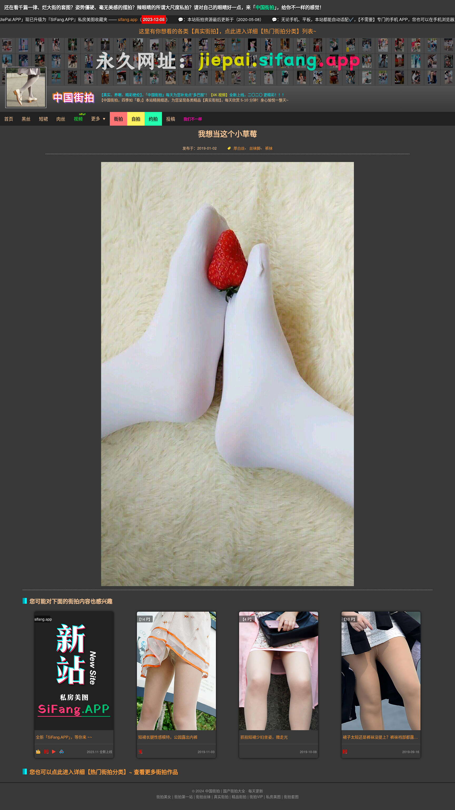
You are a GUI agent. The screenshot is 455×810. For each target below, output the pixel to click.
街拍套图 (291, 796)
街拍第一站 (183, 796)
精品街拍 (239, 796)
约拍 (153, 119)
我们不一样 (193, 118)
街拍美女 (163, 796)
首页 (8, 118)
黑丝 (26, 118)
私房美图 (273, 796)
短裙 (43, 118)
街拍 (118, 119)
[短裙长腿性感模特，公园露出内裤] (176, 671)
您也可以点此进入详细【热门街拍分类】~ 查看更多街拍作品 (103, 771)
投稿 (170, 118)
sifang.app (31, 19)
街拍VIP (256, 796)
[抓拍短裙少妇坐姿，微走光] (278, 671)
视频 (78, 118)
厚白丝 (239, 148)
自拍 (135, 119)
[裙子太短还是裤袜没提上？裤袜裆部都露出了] (381, 671)
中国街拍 (264, 7)
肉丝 (60, 118)
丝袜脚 (254, 148)
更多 (95, 118)
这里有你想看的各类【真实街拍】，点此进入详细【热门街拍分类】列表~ (227, 31)
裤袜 (269, 148)
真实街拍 (221, 796)
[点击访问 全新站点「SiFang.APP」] (73, 671)
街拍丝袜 (203, 796)
